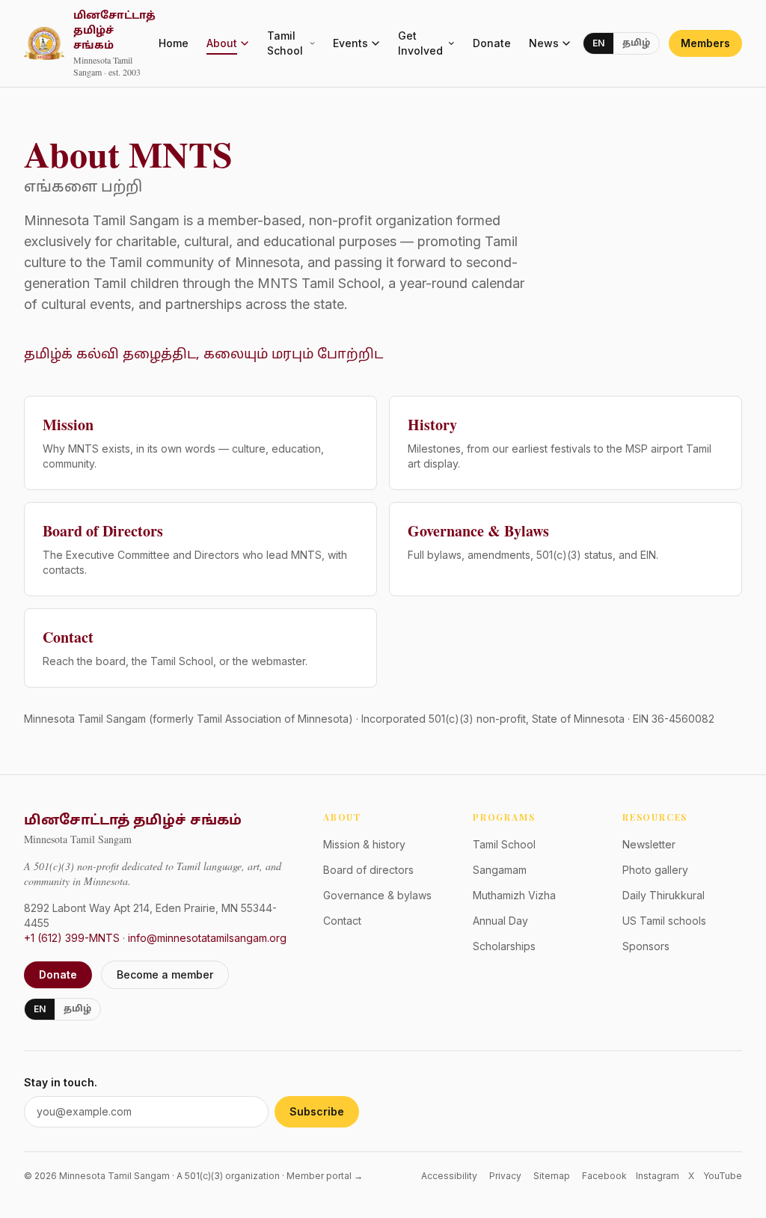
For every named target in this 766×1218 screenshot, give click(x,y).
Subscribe (316, 1111)
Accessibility (449, 1175)
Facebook (604, 1175)
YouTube (722, 1175)
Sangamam (500, 869)
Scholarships (504, 946)
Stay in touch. (60, 1082)
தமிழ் (636, 43)
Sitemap (551, 1175)
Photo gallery (655, 869)
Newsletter (648, 844)
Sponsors (646, 946)
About (221, 43)
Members (705, 43)
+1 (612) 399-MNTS (72, 937)
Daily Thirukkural (663, 895)
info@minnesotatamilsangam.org (207, 937)
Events (350, 43)
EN (598, 43)
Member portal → (325, 1175)
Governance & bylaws (377, 895)
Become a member (165, 974)
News (544, 43)
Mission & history (364, 844)
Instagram (657, 1175)
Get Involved (420, 43)
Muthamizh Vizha (514, 895)
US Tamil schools (664, 920)
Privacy (505, 1175)
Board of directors (368, 869)
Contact (342, 920)
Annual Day (500, 920)
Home (174, 43)
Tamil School (285, 43)
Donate (492, 43)
